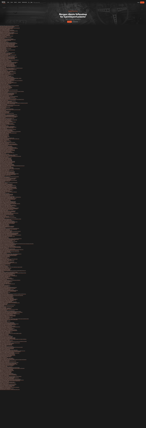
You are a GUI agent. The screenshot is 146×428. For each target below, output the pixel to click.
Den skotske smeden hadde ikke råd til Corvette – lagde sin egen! (8, 363)
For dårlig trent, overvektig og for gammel (5, 265)
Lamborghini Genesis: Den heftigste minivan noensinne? (7, 388)
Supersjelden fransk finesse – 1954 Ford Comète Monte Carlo (7, 273)
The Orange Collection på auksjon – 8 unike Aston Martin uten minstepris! (9, 309)
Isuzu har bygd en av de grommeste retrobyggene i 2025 (7, 118)
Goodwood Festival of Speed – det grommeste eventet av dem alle (8, 82)
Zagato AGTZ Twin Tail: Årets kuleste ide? (5, 256)
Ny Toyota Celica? (2, 284)
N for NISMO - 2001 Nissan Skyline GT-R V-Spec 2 (6, 220)
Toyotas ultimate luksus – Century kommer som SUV (6, 314)
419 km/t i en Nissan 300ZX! (3, 321)
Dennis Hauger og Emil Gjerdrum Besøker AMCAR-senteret (7, 44)
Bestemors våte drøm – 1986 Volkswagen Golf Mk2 (6, 331)
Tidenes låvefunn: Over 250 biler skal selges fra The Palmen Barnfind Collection (10, 367)
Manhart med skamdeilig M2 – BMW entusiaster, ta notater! (7, 236)
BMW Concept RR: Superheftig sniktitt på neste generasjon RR (7, 97)
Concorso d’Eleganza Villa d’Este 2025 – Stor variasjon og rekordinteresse (9, 96)
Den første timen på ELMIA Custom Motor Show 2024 (6, 242)
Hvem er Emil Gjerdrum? (3, 47)
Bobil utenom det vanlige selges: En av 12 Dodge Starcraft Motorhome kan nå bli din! (10, 311)
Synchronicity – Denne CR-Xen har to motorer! (5, 141)
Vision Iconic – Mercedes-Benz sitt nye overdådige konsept (7, 64)
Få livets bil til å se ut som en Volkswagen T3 (5, 140)
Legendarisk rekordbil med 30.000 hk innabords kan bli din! (7, 149)
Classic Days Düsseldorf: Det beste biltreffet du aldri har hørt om (8, 324)
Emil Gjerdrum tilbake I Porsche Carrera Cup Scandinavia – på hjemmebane (9, 25)
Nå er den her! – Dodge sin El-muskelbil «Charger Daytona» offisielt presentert (9, 251)
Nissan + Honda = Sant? (3, 153)
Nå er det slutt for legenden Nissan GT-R (5, 195)
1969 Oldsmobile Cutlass (3, 110)
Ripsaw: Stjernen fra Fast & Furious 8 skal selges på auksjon (7, 364)
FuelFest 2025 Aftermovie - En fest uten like (5, 88)
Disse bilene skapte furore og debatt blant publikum (6, 274)
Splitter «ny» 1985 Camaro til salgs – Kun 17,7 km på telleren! (7, 223)
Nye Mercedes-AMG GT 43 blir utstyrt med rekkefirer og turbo (7, 245)
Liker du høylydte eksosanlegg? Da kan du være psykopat (7, 226)
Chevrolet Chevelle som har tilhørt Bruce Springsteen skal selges (8, 382)
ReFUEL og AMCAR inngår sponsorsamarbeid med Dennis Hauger (8, 143)
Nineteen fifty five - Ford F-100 (3, 183)
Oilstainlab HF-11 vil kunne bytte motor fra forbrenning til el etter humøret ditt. (9, 176)
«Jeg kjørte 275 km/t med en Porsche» (4, 258)
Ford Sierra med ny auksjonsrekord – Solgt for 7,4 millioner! (7, 385)
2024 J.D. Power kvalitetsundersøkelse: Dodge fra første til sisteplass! (8, 205)
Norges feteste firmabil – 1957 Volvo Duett (5, 292)
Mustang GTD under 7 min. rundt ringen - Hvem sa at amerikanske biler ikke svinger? (10, 156)
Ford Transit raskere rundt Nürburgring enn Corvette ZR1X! (7, 77)
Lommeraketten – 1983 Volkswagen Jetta (5, 349)
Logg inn (138, 2)
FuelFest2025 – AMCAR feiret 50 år (4, 89)
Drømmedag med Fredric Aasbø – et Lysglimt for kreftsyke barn (8, 71)
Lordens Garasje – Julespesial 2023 (4, 277)
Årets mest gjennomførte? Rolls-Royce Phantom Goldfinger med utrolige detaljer (10, 168)
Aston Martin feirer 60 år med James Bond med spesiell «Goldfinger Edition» (9, 173)
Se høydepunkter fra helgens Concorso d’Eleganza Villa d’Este (7, 355)
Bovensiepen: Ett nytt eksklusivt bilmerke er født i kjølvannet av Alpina (8, 92)
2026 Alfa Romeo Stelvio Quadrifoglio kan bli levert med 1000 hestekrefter (9, 233)
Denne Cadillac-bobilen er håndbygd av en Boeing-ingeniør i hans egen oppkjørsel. (10, 131)
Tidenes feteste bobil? (2, 227)
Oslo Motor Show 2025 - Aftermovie (4, 59)
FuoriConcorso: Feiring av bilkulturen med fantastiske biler (7, 94)
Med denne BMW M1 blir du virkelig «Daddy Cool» (6, 184)
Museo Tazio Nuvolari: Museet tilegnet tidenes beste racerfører (7, 337)
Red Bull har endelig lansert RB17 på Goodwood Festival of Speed (8, 202)
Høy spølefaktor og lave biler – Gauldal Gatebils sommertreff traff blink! (9, 208)
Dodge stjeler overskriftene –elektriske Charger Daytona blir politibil (8, 186)
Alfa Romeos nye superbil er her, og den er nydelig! (6, 317)
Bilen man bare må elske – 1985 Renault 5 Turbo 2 (6, 206)
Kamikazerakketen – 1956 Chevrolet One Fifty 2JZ (6, 386)
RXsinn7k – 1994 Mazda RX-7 (3, 357)
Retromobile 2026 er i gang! (3, 50)
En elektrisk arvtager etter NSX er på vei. (5, 190)
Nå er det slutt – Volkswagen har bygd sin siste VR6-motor (7, 152)
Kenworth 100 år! (2, 305)
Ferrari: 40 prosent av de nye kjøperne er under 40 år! (6, 123)
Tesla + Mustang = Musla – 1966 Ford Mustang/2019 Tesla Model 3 (8, 234)
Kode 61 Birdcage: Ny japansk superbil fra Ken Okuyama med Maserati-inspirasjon (10, 351)
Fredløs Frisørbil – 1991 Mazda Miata (4, 381)
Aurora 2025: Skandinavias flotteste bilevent (5, 86)
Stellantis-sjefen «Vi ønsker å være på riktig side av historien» (7, 171)
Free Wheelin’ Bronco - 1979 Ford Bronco (5, 229)
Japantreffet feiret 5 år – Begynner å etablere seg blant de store (8, 185)
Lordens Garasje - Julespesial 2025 (4, 51)
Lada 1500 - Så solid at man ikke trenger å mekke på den (7, 358)
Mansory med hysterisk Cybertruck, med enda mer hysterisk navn (8, 129)
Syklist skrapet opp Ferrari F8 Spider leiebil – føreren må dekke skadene (9, 319)
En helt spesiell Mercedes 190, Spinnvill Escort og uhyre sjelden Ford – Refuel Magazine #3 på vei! (12, 99)
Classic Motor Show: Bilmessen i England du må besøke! (7, 164)
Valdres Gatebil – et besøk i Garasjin (4, 90)
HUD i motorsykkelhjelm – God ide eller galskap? (6, 53)
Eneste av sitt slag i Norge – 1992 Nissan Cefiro (5, 259)
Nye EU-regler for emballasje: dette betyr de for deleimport (7, 26)
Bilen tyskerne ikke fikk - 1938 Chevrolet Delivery (6, 191)
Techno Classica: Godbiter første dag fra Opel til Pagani (7, 113)
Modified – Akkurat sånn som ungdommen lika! (6, 101)
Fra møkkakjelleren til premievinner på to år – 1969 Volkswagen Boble (8, 275)
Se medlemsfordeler (75, 21)
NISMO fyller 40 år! (2, 181)
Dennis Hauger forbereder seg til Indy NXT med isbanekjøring (7, 142)
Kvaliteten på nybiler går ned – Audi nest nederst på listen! (7, 260)
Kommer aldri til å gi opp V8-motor (4, 267)
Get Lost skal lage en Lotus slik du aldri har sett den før (6, 108)
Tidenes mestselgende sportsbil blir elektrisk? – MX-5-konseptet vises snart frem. (10, 302)
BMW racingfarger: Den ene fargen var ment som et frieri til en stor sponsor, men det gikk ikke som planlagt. (13, 341)
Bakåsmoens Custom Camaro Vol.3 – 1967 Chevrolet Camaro (7, 199)
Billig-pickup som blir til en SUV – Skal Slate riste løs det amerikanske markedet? (10, 105)
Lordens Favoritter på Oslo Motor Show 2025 (5, 60)
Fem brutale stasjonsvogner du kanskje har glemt (6, 163)
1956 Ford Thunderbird (3, 117)
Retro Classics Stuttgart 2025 (3, 128)
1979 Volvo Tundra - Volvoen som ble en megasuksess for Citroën (8, 201)
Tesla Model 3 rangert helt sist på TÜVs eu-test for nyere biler (7, 161)
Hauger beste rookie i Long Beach (4, 41)
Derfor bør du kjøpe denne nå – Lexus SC (5, 269)
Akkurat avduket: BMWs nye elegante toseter (5, 219)
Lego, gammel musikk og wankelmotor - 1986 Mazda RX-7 (7, 126)
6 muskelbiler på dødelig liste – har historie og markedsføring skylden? (8, 330)
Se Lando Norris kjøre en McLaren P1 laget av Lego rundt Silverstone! (8, 180)
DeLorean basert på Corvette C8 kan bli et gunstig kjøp (6, 300)
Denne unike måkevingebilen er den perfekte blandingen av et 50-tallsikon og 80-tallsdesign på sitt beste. (13, 272)
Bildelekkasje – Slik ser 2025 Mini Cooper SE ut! (5, 371)
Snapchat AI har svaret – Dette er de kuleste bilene (6, 366)
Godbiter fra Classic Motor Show (4, 291)
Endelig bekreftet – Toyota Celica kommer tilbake (6, 160)
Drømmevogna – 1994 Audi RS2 (4, 266)
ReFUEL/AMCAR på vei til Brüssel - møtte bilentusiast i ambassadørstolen (9, 46)
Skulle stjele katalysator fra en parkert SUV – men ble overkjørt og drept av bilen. (10, 389)
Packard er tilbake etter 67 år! (3, 70)
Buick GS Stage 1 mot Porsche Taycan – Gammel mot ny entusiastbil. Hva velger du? (10, 231)
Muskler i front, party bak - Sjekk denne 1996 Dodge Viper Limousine (8, 287)
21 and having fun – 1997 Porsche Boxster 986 (5, 268)
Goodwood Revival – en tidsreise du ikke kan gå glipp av (7, 68)
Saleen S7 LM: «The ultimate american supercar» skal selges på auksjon (9, 144)
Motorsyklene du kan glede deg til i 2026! (5, 54)
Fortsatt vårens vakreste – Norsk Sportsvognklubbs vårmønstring (8, 100)
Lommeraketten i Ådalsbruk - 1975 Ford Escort (5, 83)
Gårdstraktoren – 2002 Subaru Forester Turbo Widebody (7, 378)
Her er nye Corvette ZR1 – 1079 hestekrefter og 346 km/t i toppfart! (8, 198)
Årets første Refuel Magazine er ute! (4, 135)
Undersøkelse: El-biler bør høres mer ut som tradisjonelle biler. (7, 211)
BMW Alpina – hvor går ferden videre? (5, 31)
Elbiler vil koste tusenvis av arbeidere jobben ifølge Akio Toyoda (7, 174)
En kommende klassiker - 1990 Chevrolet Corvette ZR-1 (6, 373)
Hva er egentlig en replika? (3, 345)
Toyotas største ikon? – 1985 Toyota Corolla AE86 (6, 301)
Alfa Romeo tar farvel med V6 (3, 257)
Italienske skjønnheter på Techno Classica (5, 107)
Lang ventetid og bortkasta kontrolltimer (5, 34)
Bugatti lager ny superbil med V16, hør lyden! (5, 252)
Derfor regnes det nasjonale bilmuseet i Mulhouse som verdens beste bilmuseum (10, 313)
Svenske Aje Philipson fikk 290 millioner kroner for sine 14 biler (7, 354)
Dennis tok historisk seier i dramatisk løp (5, 84)
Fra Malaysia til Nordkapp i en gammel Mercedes (6, 281)
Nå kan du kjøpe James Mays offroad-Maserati (6, 157)
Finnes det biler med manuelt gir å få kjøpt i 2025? (6, 151)
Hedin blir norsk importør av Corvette (4, 237)
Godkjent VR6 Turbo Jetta (3, 67)
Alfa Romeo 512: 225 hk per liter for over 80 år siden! (6, 336)
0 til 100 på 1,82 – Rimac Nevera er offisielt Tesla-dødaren (7, 353)
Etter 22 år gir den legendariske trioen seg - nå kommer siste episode (8, 188)
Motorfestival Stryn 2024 (3, 215)
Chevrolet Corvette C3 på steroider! (4, 334)
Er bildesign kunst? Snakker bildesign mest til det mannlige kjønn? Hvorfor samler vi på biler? (11, 347)
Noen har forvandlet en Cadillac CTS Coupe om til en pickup (7, 150)
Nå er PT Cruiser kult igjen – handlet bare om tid (6, 307)
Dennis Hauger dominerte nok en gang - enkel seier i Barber (7, 103)
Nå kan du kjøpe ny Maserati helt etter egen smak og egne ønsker (8, 116)
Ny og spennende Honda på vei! (4, 145)
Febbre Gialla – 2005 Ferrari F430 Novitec (5, 286)
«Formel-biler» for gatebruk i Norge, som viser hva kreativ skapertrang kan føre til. (10, 326)
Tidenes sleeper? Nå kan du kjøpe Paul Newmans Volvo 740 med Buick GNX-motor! (10, 379)
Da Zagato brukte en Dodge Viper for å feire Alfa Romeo (7, 322)
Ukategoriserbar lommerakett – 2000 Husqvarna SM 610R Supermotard (9, 148)
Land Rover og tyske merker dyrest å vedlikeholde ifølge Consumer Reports (9, 232)
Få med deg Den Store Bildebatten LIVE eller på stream (7, 27)
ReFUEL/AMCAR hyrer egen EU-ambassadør (5, 48)
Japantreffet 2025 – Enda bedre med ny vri (5, 73)
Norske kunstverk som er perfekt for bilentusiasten (6, 230)
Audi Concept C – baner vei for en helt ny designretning (7, 74)
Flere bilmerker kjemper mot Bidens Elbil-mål (5, 356)
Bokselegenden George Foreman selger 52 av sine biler (7, 289)
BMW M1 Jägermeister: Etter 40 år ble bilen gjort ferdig (7, 348)
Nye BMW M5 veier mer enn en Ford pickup (5, 200)
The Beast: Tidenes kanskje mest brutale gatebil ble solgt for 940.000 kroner (9, 377)
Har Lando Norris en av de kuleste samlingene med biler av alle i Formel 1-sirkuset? (10, 109)
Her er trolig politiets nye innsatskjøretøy (5, 29)
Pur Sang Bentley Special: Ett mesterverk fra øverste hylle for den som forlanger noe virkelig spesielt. (12, 368)
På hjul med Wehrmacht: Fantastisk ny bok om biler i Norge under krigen (9, 290)
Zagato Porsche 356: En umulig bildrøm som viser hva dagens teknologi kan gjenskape (10, 376)
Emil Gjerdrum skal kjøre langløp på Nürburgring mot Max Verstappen (8, 43)
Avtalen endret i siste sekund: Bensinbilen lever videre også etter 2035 (8, 374)
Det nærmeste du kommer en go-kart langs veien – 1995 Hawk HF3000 (9, 154)
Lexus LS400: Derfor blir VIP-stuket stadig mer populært (7, 343)
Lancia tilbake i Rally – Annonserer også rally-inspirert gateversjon (8, 217)
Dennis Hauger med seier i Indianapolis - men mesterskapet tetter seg (8, 102)
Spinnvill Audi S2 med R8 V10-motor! (4, 134)
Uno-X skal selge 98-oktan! (3, 36)
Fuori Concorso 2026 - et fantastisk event (5, 35)
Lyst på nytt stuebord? (2, 264)
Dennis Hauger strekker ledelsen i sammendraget (6, 87)
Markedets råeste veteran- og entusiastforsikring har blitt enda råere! (8, 114)
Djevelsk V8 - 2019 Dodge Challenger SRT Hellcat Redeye (7, 352)
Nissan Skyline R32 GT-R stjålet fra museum (5, 175)
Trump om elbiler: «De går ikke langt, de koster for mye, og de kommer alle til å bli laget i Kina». (11, 249)
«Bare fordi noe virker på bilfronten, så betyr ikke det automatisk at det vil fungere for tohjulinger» (12, 91)
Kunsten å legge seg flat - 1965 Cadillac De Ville (6, 327)
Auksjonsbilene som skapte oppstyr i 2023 (5, 276)
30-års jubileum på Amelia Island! (4, 125)
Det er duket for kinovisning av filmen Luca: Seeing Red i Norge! (8, 39)
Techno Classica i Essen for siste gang (4, 112)
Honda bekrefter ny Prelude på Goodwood (5, 204)
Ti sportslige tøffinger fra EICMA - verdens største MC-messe (7, 58)
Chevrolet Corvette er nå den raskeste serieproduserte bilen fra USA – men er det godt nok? (11, 80)
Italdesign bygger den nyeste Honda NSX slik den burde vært (7, 49)
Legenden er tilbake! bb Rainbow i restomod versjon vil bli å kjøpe (8, 187)
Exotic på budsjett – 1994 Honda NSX (4, 361)
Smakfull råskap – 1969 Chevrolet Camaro (5, 288)
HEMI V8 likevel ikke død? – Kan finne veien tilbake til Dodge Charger (8, 119)
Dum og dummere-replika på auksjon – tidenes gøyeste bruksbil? (8, 299)
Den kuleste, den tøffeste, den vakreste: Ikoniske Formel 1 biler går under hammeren (10, 246)
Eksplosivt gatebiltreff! (2, 192)
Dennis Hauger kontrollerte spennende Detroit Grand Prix (7, 93)
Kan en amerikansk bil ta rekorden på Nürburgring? (6, 194)
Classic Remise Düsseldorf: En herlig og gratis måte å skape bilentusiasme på (9, 228)
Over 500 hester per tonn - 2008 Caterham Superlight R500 (7, 66)
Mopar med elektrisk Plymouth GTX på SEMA (5, 166)
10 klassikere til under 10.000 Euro (4, 293)
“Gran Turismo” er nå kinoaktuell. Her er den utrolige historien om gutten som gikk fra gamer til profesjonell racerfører (14, 318)
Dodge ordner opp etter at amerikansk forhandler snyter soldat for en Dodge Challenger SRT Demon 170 (13, 270)
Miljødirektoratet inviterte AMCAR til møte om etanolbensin (7, 32)
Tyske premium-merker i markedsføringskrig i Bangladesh (7, 115)
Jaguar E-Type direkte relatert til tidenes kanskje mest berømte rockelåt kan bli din (10, 380)
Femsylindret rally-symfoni (3, 106)
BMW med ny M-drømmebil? (3, 104)
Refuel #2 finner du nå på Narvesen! (4, 170)
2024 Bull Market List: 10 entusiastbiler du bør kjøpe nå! (6, 278)
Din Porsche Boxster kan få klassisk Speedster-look (6, 162)
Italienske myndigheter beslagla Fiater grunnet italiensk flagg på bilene (8, 221)
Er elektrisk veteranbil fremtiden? (4, 303)
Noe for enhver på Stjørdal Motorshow (4, 360)
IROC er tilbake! (2, 271)
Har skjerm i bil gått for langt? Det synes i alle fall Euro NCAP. (7, 248)
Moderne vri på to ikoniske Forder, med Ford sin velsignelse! (7, 207)
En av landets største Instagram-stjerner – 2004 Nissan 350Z (7, 283)
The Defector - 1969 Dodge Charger (4, 139)
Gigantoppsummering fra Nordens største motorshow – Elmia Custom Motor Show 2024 (11, 238)
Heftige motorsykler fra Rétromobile (4, 133)
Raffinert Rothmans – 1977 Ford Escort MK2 (5, 335)
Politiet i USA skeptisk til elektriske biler (4, 282)
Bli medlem (142, 2)
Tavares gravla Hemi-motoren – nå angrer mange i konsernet (7, 155)
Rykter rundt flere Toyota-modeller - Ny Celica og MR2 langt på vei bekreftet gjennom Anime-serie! (12, 165)
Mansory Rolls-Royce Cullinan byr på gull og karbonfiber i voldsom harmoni (9, 239)
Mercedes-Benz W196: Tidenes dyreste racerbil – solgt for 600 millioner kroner (9, 138)
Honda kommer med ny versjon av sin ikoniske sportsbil (7, 298)
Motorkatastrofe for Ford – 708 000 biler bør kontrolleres (7, 306)
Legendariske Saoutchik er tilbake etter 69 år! (5, 179)
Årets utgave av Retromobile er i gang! (5, 136)
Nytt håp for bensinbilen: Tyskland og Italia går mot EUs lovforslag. (8, 384)
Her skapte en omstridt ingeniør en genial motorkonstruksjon (7, 310)
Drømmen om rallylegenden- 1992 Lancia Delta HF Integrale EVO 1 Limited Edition (10, 203)
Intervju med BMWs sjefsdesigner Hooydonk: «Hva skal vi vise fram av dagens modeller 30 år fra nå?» (12, 350)
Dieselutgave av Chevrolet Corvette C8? (5, 339)
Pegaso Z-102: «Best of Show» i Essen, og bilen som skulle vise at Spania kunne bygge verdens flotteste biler (13, 359)
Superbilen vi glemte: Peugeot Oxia (4, 224)
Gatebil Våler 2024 (2, 218)
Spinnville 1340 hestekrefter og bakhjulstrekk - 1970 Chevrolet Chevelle (8, 241)
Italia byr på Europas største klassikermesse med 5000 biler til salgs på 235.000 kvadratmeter (11, 295)
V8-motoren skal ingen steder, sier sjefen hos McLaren (6, 76)
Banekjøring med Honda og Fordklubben (5, 72)
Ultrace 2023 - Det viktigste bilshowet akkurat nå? (6, 344)
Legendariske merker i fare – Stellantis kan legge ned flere (7, 197)
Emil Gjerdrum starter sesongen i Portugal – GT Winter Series (7, 52)
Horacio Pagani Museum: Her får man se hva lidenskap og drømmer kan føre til (10, 342)
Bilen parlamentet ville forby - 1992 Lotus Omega (6, 159)
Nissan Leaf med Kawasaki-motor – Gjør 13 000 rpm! (6, 369)
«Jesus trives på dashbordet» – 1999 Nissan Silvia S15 (6, 340)
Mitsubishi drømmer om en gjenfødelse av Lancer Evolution (7, 57)
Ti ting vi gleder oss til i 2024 (3, 279)
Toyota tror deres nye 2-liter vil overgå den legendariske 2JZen (7, 178)
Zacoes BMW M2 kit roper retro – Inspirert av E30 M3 (6, 189)
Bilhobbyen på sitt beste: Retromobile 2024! (5, 263)
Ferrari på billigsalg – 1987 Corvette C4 (4, 225)
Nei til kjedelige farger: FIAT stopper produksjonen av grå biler (7, 338)
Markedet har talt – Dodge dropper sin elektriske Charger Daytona (8, 98)
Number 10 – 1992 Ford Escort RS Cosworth (5, 280)
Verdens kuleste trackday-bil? (3, 320)
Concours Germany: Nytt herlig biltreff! (4, 193)
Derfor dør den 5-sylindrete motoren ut (5, 316)
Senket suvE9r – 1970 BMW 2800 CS (4, 375)
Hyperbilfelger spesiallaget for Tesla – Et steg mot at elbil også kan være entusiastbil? (10, 247)
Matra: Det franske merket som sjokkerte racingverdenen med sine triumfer (9, 323)
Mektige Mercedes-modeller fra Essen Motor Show (6, 146)
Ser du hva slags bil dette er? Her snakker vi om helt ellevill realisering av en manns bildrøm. (11, 312)
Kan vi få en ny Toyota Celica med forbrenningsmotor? (6, 214)
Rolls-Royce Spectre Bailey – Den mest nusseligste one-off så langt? (8, 65)
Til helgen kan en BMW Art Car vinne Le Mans (5, 212)
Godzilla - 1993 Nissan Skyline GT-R (4, 383)
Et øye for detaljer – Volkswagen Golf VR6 (5, 332)
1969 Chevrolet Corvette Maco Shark (4, 111)
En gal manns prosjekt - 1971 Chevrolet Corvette (6, 325)
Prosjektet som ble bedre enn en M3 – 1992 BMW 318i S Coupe (7, 315)
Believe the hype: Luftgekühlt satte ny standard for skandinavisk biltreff (8, 182)
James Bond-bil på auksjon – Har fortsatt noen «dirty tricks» (7, 328)
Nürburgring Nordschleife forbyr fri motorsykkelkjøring (6, 130)
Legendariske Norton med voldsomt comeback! (6, 61)
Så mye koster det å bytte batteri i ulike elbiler (5, 372)
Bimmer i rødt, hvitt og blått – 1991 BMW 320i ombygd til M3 (7, 222)
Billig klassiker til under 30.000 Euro (4, 261)
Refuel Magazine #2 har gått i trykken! (5, 122)
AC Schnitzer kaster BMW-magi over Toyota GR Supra (6, 209)
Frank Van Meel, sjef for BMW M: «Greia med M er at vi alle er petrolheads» (9, 85)
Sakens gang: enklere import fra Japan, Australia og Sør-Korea (7, 42)
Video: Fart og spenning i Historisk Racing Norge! (6, 235)
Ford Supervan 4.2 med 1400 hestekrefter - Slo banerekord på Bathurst (8, 254)
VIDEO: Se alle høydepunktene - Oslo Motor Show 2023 (7, 297)
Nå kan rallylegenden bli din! (3, 304)
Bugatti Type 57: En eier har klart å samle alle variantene (7, 370)
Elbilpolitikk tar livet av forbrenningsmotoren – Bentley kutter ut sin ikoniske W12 (9, 387)
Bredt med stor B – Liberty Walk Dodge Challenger (6, 121)
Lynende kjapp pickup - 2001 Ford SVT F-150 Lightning (6, 365)
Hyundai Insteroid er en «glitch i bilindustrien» (5, 120)
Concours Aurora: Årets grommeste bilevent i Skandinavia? (7, 196)
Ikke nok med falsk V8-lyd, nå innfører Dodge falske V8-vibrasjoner (8, 255)
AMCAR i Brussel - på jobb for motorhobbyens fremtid (6, 33)
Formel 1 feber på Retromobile (3, 137)
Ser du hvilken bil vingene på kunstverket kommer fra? (6, 346)
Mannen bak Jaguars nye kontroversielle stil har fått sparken (7, 56)
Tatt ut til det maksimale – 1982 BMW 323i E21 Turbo (6, 294)
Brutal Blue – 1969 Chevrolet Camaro (4, 216)
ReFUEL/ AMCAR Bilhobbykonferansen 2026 (5, 40)
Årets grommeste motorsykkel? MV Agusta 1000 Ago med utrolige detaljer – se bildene (10, 78)
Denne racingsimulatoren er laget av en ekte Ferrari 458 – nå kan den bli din (9, 250)
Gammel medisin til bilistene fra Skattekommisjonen (6, 28)
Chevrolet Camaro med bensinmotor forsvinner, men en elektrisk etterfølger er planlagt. (10, 333)
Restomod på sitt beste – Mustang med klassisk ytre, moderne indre (8, 329)
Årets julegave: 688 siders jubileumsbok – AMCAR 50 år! (7, 63)
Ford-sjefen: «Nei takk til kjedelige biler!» (5, 177)
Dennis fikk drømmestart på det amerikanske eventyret (6, 127)
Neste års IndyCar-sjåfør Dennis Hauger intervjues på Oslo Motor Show (8, 62)
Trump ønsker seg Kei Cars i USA (4, 55)
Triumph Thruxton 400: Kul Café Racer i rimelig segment (7, 79)
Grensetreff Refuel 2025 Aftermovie (4, 75)
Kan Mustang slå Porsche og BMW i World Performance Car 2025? (8, 147)
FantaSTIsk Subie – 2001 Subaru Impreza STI (5, 158)
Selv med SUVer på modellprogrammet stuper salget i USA (7, 172)
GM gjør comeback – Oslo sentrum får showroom (6, 240)
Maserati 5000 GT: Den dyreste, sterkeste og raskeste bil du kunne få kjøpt (9, 362)
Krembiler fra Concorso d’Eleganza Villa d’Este (5, 37)
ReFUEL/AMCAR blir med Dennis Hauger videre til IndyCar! (7, 45)
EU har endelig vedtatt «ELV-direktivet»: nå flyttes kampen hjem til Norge (9, 30)
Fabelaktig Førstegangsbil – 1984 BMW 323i (5, 308)
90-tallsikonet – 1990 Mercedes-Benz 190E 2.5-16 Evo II (7, 213)
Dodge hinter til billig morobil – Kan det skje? (5, 132)
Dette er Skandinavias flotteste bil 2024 (4, 169)
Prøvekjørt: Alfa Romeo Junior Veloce (4, 95)
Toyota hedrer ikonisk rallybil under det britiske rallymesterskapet (8, 244)
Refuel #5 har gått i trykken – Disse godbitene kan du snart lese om (8, 69)
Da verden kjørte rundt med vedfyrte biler (5, 285)
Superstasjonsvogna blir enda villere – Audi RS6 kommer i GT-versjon (8, 262)
